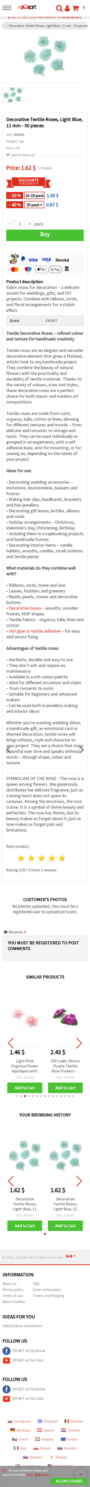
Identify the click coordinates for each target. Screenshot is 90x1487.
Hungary (48, 1439)
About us (9, 1283)
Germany (23, 1430)
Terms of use (12, 1295)
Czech (23, 1439)
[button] (17, 1096)
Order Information (47, 1289)
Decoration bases (25, 608)
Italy (23, 1448)
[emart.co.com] (25, 6)
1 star (21, 858)
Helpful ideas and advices (22, 1325)
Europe (72, 1439)
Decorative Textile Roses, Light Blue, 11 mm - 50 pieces (25, 1204)
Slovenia (36, 1457)
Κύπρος (61, 1457)
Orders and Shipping (48, 1295)
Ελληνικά (50, 1421)
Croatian (74, 1430)
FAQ (36, 1283)
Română (77, 1421)
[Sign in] (68, 8)
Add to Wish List (23, 155)
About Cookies (13, 1301)
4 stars (52, 858)
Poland (45, 1448)
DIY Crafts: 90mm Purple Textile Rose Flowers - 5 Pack (65, 1066)
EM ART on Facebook (28, 1350)
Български (22, 1421)
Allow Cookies (69, 1481)
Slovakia (70, 1448)
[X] (4, 1470)
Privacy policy (13, 1289)
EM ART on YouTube (28, 1360)
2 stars (31, 858)
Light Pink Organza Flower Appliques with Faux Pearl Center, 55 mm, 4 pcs (24, 1066)
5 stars (62, 858)
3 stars (42, 858)
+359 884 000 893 (70, 17)
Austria (49, 1430)
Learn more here (37, 1475)
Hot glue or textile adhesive (34, 631)
